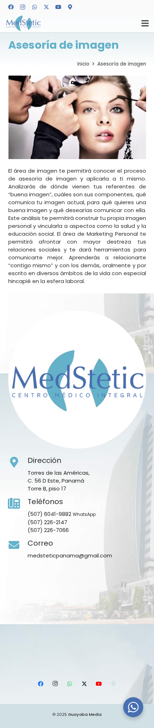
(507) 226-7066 (48, 530)
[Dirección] (18, 462)
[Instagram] (22, 7)
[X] (46, 7)
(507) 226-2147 (47, 522)
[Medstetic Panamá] (23, 23)
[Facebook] (10, 7)
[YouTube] (58, 7)
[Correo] (18, 545)
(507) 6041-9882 (49, 514)
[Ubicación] (69, 7)
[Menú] (145, 23)
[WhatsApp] (34, 7)
